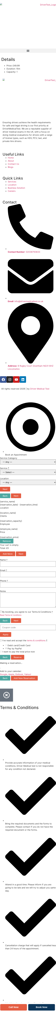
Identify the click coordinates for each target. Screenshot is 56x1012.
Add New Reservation (24, 678)
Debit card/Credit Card (19, 645)
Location (4, 478)
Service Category (8, 458)
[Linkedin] (23, 379)
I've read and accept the (24, 640)
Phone (4, 581)
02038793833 (33, 252)
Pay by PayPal (15, 648)
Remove (7, 541)
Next (5, 489)
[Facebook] (3, 379)
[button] (28, 51)
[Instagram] (10, 379)
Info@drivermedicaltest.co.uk (28, 301)
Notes (3, 591)
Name (3, 560)
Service (4, 468)
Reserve (17, 657)
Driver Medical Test (39, 388)
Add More (8, 554)
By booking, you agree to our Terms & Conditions (27, 612)
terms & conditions (36, 640)
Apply (5, 634)
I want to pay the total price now (18, 652)
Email (3, 570)
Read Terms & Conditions (10, 615)
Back (5, 495)
